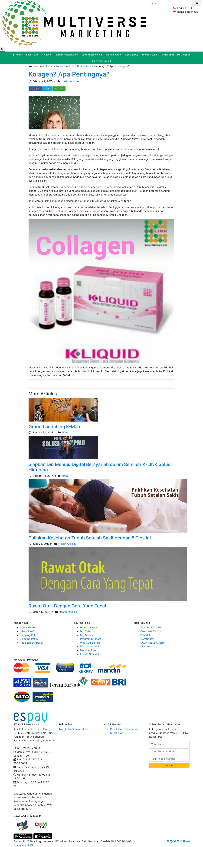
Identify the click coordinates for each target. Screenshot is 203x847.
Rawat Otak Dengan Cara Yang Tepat (67, 605)
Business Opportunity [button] (67, 54)
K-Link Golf (116, 732)
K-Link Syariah (113, 54)
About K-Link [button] (31, 54)
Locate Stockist (89, 654)
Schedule (145, 635)
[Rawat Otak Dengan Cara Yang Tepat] (108, 573)
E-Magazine (168, 54)
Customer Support (101, 61)
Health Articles (86, 66)
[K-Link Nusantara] (74, 22)
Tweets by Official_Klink (73, 729)
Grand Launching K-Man (54, 426)
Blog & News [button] (131, 54)
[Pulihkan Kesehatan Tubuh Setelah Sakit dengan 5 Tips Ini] (108, 505)
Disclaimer (146, 646)
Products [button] (46, 54)
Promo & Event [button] (149, 54)
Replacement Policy (31, 642)
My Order (85, 631)
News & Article (65, 66)
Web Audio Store (90, 642)
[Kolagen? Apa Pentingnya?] (54, 112)
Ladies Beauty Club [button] (92, 54)
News (65, 432)
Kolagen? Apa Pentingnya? (69, 74)
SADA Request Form (152, 642)
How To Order (88, 627)
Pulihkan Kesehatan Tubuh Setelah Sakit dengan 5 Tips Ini (90, 538)
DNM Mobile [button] (183, 54)
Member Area (88, 650)
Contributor (147, 638)
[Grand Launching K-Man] (63, 409)
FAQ (30, 845)
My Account (87, 635)
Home (19, 54)
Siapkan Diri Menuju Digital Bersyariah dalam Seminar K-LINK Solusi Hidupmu (100, 467)
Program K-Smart (90, 638)
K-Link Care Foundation (124, 729)
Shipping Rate (28, 635)
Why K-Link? (27, 631)
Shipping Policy (29, 638)
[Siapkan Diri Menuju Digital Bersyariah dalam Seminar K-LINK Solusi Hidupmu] (63, 447)
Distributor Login (90, 646)
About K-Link (27, 627)
